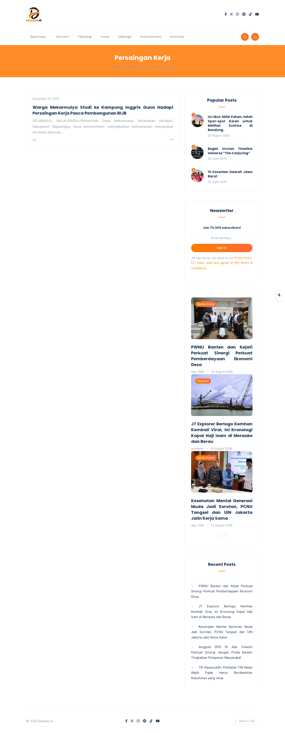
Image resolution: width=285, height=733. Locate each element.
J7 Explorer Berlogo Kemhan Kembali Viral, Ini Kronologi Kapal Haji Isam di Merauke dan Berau (221, 432)
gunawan (197, 448)
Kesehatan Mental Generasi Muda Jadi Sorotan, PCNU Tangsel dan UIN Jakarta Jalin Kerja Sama (221, 509)
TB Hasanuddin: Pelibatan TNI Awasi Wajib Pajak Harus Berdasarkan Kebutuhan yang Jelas (221, 672)
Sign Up (222, 247)
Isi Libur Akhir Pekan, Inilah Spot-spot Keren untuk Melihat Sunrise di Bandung (230, 123)
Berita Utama (206, 304)
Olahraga (124, 37)
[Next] (225, 535)
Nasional (203, 381)
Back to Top (247, 721)
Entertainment (150, 37)
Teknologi (85, 37)
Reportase (37, 37)
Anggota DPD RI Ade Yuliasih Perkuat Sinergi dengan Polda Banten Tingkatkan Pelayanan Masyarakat (221, 652)
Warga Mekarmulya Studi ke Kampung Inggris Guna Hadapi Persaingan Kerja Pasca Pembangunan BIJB (103, 110)
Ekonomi (63, 37)
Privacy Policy (243, 257)
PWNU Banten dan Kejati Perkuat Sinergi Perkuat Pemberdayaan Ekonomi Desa (221, 356)
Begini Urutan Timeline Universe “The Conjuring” (230, 151)
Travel (104, 37)
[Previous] (218, 535)
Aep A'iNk (197, 371)
